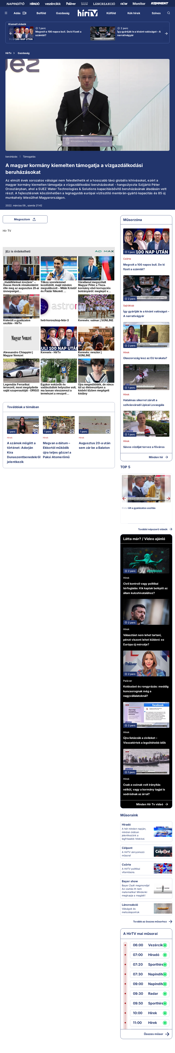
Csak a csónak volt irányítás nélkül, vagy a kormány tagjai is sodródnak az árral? (144, 789)
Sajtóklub (128, 305)
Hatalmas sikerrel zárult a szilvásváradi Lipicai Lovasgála (143, 402)
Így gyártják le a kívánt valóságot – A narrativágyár (139, 33)
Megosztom (22, 219)
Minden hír (156, 457)
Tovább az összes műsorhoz (150, 921)
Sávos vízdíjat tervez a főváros (144, 447)
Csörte (127, 258)
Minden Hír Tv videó (149, 804)
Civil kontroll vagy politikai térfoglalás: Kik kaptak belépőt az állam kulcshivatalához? (145, 588)
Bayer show (130, 881)
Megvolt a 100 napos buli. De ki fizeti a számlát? (58, 33)
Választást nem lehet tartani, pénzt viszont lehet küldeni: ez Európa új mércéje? (143, 639)
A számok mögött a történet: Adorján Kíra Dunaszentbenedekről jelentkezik (24, 452)
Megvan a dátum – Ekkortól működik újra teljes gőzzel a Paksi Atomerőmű (57, 450)
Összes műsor (153, 1034)
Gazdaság (24, 53)
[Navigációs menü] (6, 13)
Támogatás (29, 156)
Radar (153, 994)
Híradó (126, 824)
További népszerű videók (152, 529)
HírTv (8, 53)
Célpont (127, 848)
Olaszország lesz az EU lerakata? (145, 358)
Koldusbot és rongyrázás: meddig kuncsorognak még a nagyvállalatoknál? (146, 691)
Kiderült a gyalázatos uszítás (139, 507)
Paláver (127, 680)
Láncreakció (130, 904)
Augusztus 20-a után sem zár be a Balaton (94, 445)
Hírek (9, 438)
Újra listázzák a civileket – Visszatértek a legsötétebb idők (144, 740)
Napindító (156, 974)
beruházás (11, 156)
